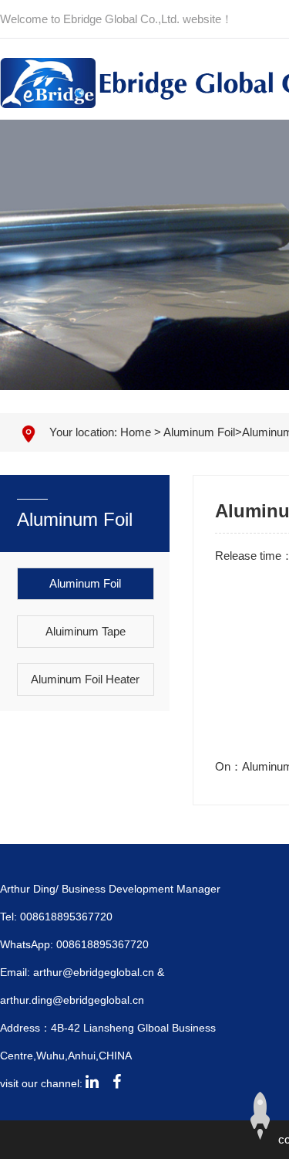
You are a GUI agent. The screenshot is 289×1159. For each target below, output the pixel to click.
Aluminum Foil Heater (85, 679)
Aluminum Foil (199, 432)
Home (135, 432)
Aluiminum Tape (85, 631)
